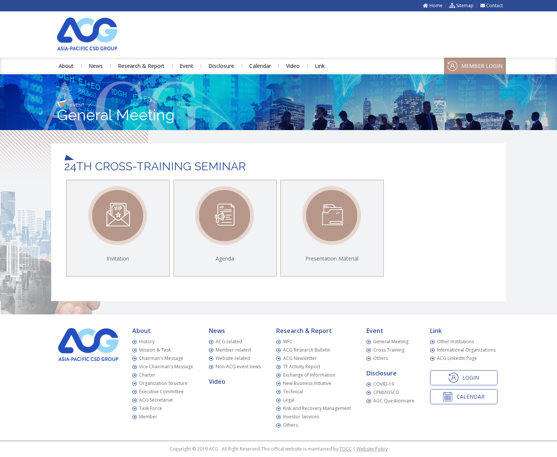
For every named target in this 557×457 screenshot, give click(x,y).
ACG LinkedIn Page (457, 358)
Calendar (260, 65)
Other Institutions (455, 341)
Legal (288, 400)
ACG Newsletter (300, 358)
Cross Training (388, 350)
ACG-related (229, 341)
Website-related (233, 358)
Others (290, 425)
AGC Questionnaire (394, 400)
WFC (288, 341)
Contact (494, 5)
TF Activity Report (301, 366)
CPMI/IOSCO (386, 392)
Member (148, 416)
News (96, 65)
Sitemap (464, 5)
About (66, 65)
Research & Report (141, 65)
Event (186, 65)
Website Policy (372, 449)
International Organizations (466, 350)
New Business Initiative (307, 383)
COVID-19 (383, 384)
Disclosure (221, 65)
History (147, 341)
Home (435, 5)
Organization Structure (163, 383)
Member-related (233, 350)
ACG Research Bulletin (306, 350)
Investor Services (301, 416)
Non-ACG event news (238, 366)
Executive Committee (161, 391)
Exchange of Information (309, 375)
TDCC (346, 449)
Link (320, 65)
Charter (147, 375)
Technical (293, 391)
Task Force (150, 408)
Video (293, 65)
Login (470, 377)
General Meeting (390, 341)
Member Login (481, 65)
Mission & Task (155, 350)
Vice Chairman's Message (166, 366)
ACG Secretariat (156, 400)
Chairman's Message (161, 358)
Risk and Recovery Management (317, 408)
